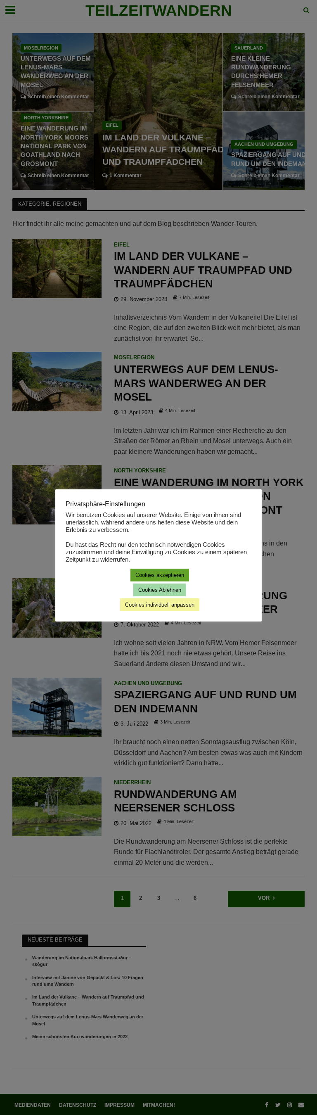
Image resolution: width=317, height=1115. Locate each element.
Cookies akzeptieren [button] (159, 575)
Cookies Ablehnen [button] (159, 590)
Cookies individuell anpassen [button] (159, 605)
